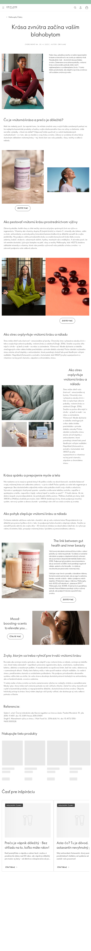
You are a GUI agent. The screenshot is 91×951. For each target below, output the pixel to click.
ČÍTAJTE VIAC (15, 636)
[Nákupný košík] (86, 7)
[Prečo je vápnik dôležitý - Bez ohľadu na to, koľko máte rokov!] (28, 835)
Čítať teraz (10, 867)
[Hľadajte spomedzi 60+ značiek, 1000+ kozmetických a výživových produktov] (75, 7)
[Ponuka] (3, 7)
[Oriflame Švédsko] (12, 7)
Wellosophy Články (15, 17)
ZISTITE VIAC (22, 208)
